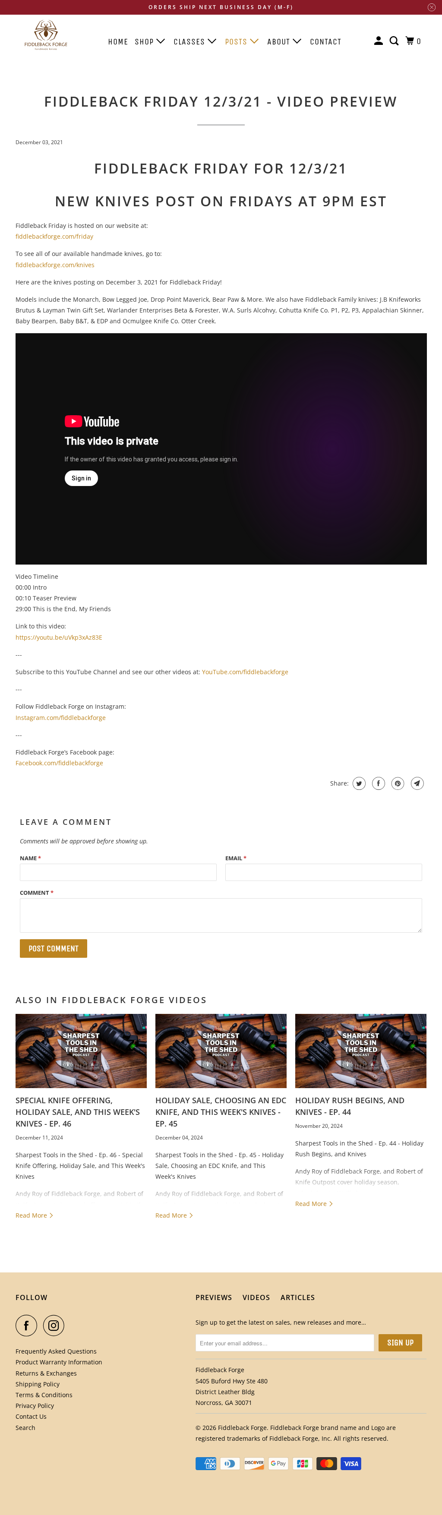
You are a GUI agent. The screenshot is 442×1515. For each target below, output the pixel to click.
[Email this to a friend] (416, 783)
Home (118, 42)
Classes (191, 42)
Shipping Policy (38, 1384)
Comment (37, 892)
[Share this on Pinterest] (396, 783)
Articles (298, 1297)
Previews (214, 1297)
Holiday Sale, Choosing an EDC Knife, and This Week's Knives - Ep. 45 (220, 1112)
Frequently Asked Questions (56, 1351)
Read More (32, 1215)
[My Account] (380, 41)
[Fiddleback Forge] (46, 37)
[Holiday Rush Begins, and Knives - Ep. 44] (360, 1051)
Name (30, 858)
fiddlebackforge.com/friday (54, 236)
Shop (145, 42)
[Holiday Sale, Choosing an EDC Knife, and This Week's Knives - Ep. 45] (221, 1051)
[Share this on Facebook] (377, 783)
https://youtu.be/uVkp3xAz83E (59, 637)
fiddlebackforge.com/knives (55, 265)
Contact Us (31, 1416)
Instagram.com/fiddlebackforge (61, 717)
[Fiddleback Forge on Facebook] (28, 1325)
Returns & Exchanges (46, 1373)
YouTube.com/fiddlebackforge (245, 672)
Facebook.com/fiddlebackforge (59, 763)
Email (235, 858)
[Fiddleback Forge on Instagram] (56, 1325)
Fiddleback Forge (242, 1427)
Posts (237, 42)
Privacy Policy (35, 1405)
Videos (256, 1297)
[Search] (395, 41)
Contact (325, 42)
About (280, 42)
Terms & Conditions (44, 1395)
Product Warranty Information (59, 1362)
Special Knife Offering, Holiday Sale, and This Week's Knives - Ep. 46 (78, 1112)
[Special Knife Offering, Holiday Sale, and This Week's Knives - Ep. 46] (81, 1051)
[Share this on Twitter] (358, 783)
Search (25, 1427)
